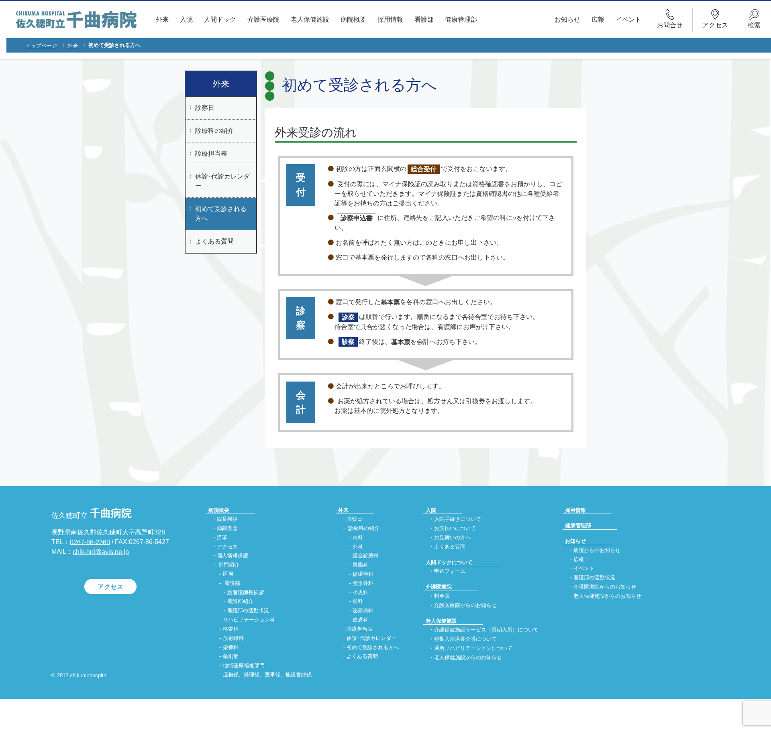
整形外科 (363, 583)
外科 (358, 547)
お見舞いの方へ (452, 537)
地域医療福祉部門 (244, 666)
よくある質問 (214, 241)
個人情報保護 (232, 556)
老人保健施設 (310, 19)
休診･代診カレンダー (222, 181)
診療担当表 (211, 153)
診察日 (204, 107)
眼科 (358, 602)
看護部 (424, 19)
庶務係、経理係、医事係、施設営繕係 (267, 675)
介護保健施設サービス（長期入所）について (486, 630)
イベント (628, 19)
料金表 (442, 596)
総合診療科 (366, 556)
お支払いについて (455, 528)
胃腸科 (360, 565)
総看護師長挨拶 (245, 592)
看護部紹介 (240, 602)
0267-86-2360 (90, 541)
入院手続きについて (457, 519)
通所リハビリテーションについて (473, 648)
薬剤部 (231, 657)
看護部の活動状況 (248, 611)
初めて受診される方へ (221, 213)
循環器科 (363, 574)
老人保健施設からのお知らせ (468, 657)
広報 (598, 19)
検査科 (231, 629)
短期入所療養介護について (465, 639)
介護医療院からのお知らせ (465, 605)
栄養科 (231, 647)
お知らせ (567, 19)
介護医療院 (263, 19)
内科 (358, 537)
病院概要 (353, 19)
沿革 (222, 537)
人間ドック (220, 19)
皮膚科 (360, 620)
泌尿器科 (363, 611)
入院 (186, 19)
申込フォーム (449, 572)
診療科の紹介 (214, 130)
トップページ (41, 46)
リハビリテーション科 (249, 620)
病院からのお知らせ (596, 550)
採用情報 (390, 19)
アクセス (110, 586)
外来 (162, 19)
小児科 (360, 592)
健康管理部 (461, 19)
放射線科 (233, 638)
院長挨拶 (227, 519)
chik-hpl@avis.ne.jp (101, 551)
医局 (228, 574)
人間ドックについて (449, 562)
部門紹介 (228, 565)
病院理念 (227, 528)
